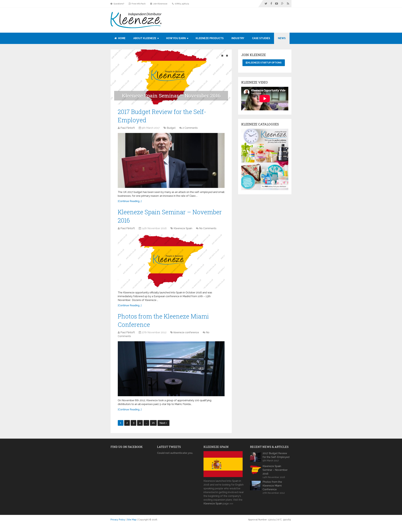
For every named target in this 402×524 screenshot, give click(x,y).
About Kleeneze (144, 38)
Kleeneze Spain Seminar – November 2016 (275, 470)
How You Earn (176, 38)
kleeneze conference (186, 332)
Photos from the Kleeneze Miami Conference (272, 485)
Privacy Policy (118, 519)
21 (153, 422)
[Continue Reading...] (129, 201)
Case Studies (261, 38)
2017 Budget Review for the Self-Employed (276, 455)
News (282, 38)
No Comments (207, 228)
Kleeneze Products (210, 38)
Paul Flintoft (127, 127)
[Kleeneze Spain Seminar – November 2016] (171, 260)
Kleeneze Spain (183, 228)
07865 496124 (181, 4)
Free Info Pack (138, 4)
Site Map (131, 519)
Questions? (118, 4)
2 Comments (190, 127)
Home (121, 38)
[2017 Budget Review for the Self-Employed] (171, 160)
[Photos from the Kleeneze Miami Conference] (171, 368)
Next (163, 422)
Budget (171, 127)
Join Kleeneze (160, 4)
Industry (237, 38)
